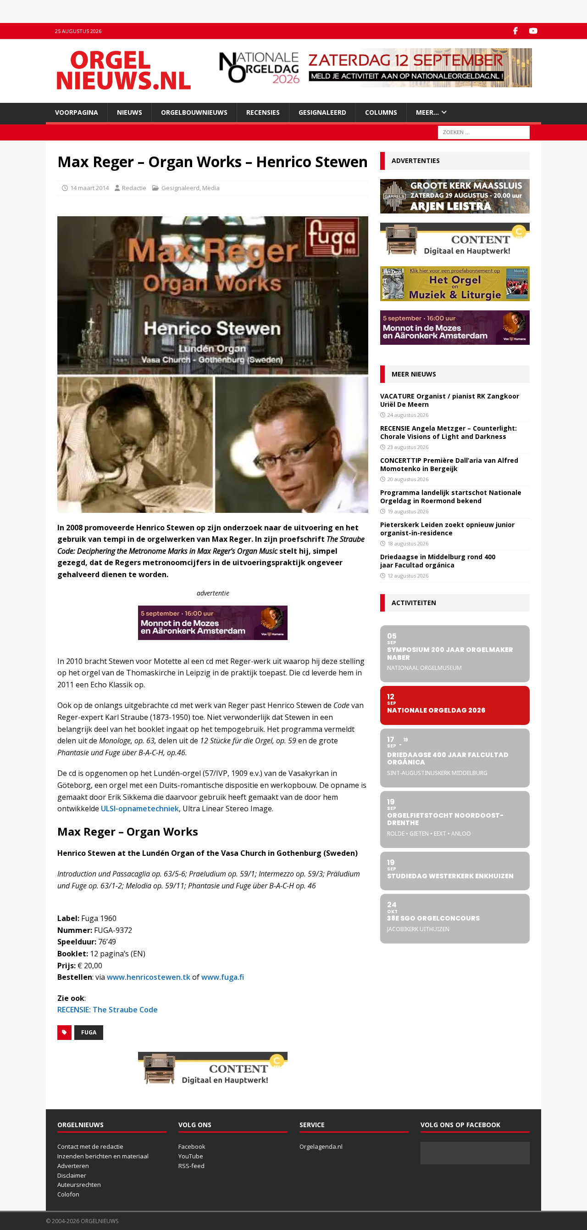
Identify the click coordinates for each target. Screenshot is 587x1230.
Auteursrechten (79, 1184)
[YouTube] (533, 31)
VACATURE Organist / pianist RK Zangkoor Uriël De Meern (449, 400)
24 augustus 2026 (408, 414)
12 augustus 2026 (408, 575)
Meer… (427, 112)
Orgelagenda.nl (321, 1146)
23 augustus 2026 (408, 447)
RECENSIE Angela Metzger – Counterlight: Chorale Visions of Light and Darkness (448, 432)
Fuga (88, 1032)
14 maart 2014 (89, 188)
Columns (381, 112)
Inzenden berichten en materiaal (103, 1156)
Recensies (263, 112)
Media (211, 188)
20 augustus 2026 (408, 479)
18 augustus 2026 (408, 543)
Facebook (191, 1146)
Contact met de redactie (90, 1146)
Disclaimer (71, 1175)
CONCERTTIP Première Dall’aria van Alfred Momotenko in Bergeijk (449, 464)
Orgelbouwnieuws (194, 112)
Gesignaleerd (322, 112)
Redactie (134, 188)
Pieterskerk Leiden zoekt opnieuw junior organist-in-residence (447, 528)
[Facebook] (515, 31)
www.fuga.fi (222, 977)
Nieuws (129, 112)
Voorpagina (76, 112)
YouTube (190, 1156)
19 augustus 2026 (408, 511)
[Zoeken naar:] (484, 132)
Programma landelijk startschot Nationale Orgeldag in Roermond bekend (450, 496)
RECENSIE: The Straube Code (107, 1010)
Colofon (68, 1194)
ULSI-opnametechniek (140, 808)
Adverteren (73, 1166)
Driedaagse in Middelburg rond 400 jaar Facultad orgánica (437, 560)
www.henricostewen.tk (148, 977)
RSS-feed (191, 1166)
